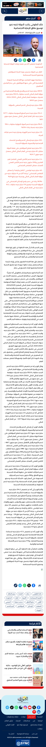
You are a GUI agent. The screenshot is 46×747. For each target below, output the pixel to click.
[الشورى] (23, 11)
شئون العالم (9, 721)
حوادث (23, 717)
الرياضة (40, 721)
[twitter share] (29, 60)
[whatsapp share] (24, 60)
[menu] (41, 11)
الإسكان (30, 606)
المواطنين (21, 606)
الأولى (39, 602)
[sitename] (23, 699)
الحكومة (9, 598)
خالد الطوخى (37, 594)
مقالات (40, 729)
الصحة (20, 594)
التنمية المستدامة (35, 598)
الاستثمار (38, 606)
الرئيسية (39, 717)
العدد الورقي (10, 725)
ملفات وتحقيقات (12, 717)
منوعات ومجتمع (36, 725)
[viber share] (20, 60)
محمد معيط (19, 602)
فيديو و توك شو (22, 725)
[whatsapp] (15, 60)
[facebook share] (33, 60)
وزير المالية (11, 594)
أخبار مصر (31, 717)
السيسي (8, 602)
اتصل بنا (11, 734)
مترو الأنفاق (30, 602)
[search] (4, 11)
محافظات (26, 721)
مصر (27, 594)
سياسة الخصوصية (23, 734)
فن (34, 721)
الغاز (17, 598)
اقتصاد (18, 721)
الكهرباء (39, 610)
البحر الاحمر (10, 606)
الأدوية (24, 598)
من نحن (34, 734)
